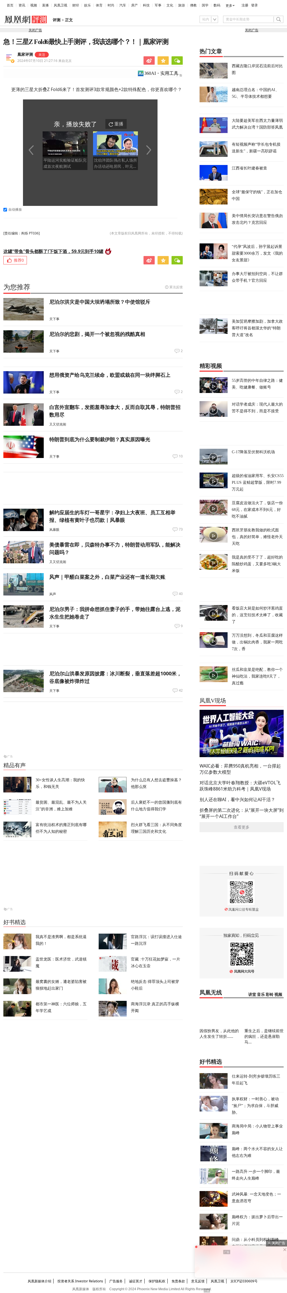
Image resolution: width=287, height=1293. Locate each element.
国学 (205, 5)
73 (181, 529)
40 (181, 594)
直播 (45, 5)
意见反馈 (198, 1281)
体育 (99, 5)
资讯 (21, 5)
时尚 (111, 5)
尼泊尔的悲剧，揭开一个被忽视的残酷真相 (97, 334)
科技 (146, 5)
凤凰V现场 (213, 700)
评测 (57, 20)
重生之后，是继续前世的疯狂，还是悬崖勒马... (264, 1036)
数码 (217, 5)
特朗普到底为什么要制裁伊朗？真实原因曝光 (99, 439)
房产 (134, 5)
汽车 (122, 5)
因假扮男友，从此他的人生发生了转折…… (219, 1033)
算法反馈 (176, 287)
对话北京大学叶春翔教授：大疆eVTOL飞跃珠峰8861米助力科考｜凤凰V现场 (240, 786)
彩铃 (270, 994)
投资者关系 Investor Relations (80, 1281)
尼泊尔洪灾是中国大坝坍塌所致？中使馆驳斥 (99, 301)
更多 (229, 6)
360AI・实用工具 (161, 73)
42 (181, 690)
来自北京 (44, 60)
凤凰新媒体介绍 (39, 1281)
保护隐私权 (157, 1281)
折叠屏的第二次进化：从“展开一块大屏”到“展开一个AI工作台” (242, 813)
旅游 (181, 5)
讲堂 (252, 994)
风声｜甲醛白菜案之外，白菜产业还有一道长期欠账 (107, 576)
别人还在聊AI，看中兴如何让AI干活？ (237, 799)
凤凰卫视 (60, 5)
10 (181, 456)
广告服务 (116, 1281)
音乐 (261, 994)
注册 (245, 5)
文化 (169, 5)
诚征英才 (135, 1281)
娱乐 (87, 5)
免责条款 (178, 1281)
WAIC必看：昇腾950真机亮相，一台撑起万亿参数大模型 (240, 769)
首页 (10, 5)
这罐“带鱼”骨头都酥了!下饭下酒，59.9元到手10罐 (53, 251)
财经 (75, 5)
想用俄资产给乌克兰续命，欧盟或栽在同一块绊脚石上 (109, 374)
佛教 (193, 5)
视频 (33, 5)
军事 (158, 5)
